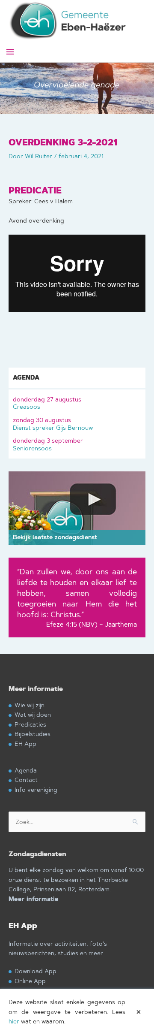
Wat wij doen (33, 714)
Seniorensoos (48, 444)
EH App (25, 743)
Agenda (26, 770)
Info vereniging (36, 789)
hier (14, 1021)
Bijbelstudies (32, 734)
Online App (30, 981)
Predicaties (30, 724)
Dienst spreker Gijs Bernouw (53, 423)
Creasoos (47, 402)
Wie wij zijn (29, 705)
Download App (35, 971)
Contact (26, 779)
